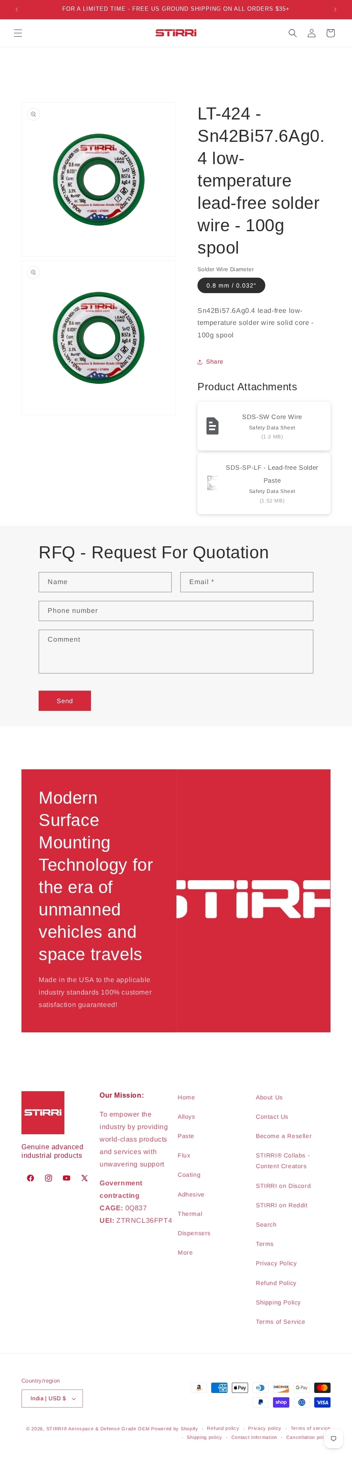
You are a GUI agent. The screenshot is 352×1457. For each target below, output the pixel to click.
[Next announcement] (335, 9)
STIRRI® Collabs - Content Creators (283, 1160)
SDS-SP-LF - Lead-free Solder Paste (272, 474)
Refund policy (223, 1428)
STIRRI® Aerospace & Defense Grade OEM (98, 1428)
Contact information (254, 1437)
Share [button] (215, 361)
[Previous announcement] (16, 9)
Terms (265, 1243)
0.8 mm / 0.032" (231, 285)
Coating (189, 1174)
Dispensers (194, 1233)
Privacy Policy (276, 1263)
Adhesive (191, 1194)
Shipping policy (204, 1437)
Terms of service (311, 1428)
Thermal (190, 1213)
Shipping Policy (278, 1302)
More (185, 1252)
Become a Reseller (284, 1136)
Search (266, 1224)
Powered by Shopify (174, 1428)
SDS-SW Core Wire (272, 416)
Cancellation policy (308, 1437)
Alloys (186, 1116)
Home (186, 1097)
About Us (269, 1097)
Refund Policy (276, 1282)
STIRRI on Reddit (282, 1205)
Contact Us (272, 1116)
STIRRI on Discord (283, 1185)
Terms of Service (281, 1321)
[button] (18, 33)
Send (65, 700)
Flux (184, 1155)
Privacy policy (265, 1428)
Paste (186, 1136)
